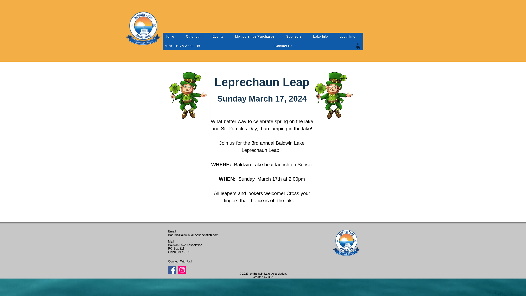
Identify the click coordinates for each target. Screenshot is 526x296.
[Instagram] (182, 270)
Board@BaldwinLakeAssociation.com (193, 235)
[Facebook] (172, 270)
